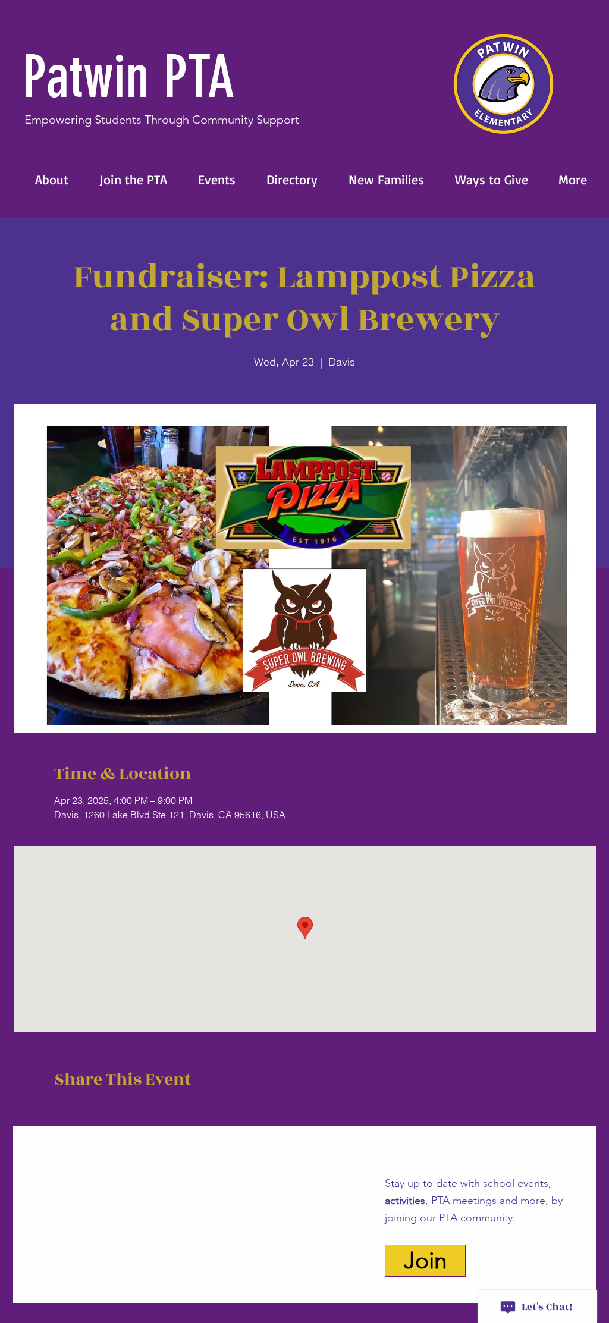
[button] (45, 180)
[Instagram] (107, 1237)
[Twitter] (86, 1237)
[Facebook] (65, 1237)
